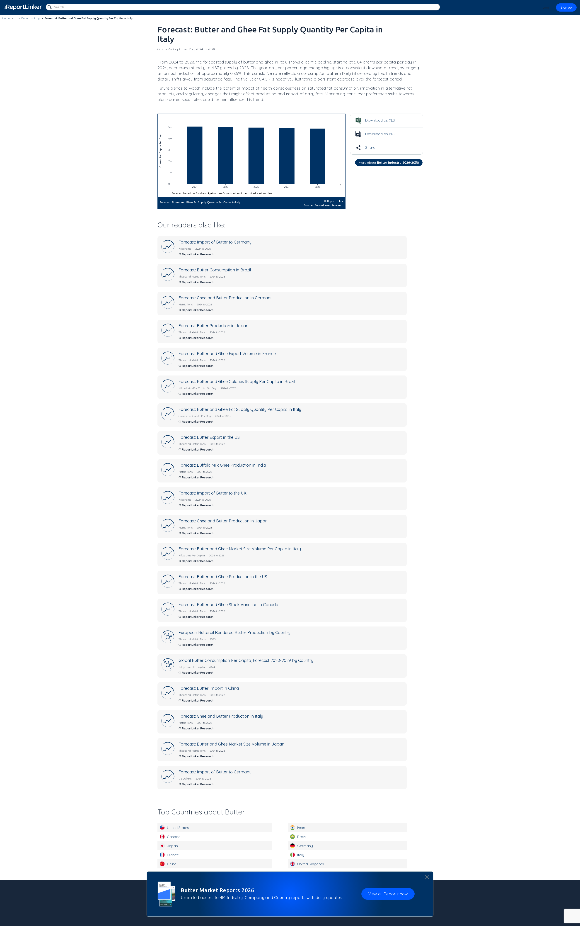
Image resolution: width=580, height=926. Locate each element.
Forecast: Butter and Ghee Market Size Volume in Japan (231, 744)
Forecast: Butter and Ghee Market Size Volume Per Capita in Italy (240, 548)
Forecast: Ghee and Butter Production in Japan (223, 521)
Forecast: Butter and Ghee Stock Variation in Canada (228, 604)
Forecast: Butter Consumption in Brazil (215, 270)
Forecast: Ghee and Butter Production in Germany (226, 297)
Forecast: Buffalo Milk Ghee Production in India (222, 465)
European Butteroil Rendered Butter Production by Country (234, 632)
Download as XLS (379, 120)
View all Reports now (388, 894)
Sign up (566, 7)
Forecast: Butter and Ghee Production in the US (223, 576)
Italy (300, 855)
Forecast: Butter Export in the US (209, 437)
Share (369, 147)
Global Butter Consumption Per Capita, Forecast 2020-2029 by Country (246, 660)
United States (178, 827)
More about (389, 163)
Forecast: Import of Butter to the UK (212, 493)
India (301, 827)
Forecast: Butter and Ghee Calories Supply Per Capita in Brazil (237, 381)
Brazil (301, 836)
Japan (172, 845)
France (173, 855)
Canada (174, 836)
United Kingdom (310, 864)
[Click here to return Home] (22, 7)
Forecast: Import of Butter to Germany (215, 242)
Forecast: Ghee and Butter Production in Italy (221, 716)
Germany (305, 845)
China (171, 864)
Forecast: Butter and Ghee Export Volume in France (227, 353)
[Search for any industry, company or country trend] (50, 7)
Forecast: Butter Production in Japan (213, 325)
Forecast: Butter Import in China (209, 688)
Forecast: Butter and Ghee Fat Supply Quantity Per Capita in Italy (240, 409)
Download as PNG (380, 134)
